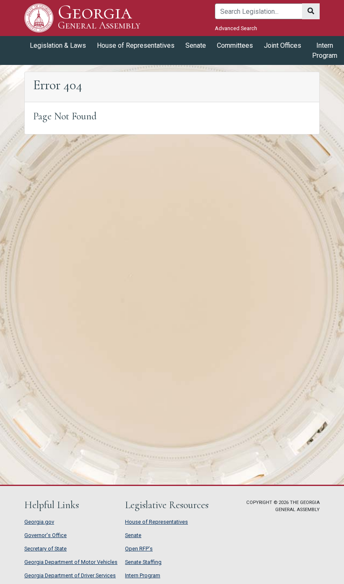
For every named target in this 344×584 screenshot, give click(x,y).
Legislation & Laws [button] (58, 45)
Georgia (99, 17)
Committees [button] (235, 45)
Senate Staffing (143, 562)
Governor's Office (45, 535)
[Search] (311, 11)
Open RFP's (139, 548)
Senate (133, 535)
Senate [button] (195, 45)
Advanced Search (236, 28)
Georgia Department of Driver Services (70, 575)
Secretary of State (45, 548)
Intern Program (324, 50)
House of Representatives (156, 522)
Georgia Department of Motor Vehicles (70, 562)
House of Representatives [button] (136, 45)
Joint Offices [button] (282, 45)
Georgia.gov (39, 522)
